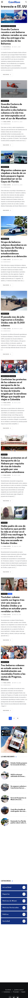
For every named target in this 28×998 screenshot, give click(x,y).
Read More (6, 74)
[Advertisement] (12, 866)
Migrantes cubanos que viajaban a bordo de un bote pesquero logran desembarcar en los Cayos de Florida (14, 182)
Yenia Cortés (7, 127)
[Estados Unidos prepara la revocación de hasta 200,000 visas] (5, 778)
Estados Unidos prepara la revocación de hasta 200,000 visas (19, 779)
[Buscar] (26, 2)
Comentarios (6, 49)
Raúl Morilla (7, 46)
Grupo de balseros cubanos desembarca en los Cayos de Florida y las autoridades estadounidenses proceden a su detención (14, 256)
